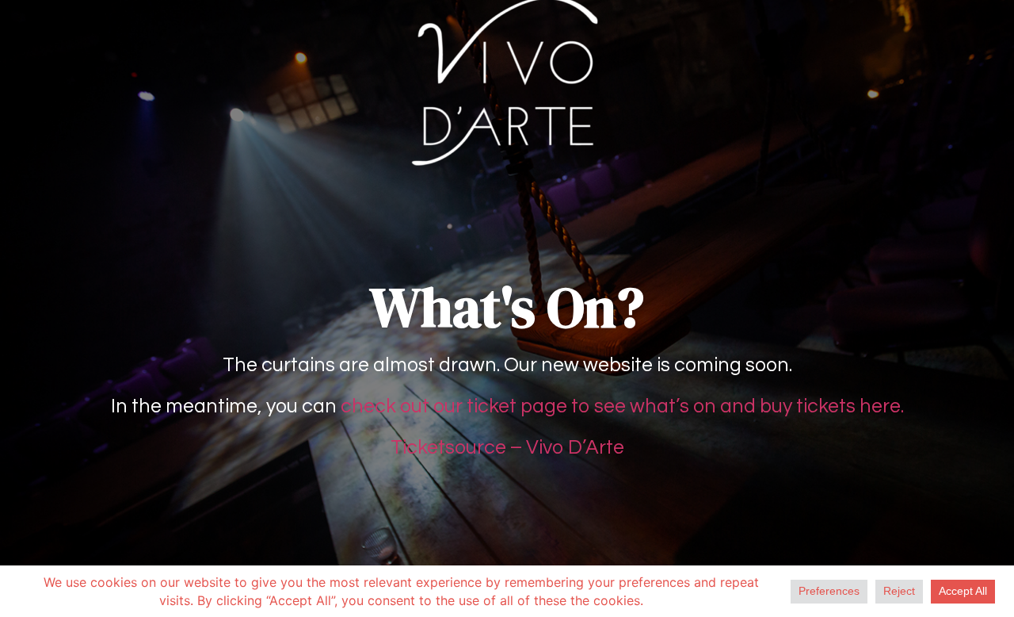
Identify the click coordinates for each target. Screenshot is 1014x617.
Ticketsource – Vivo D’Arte (507, 447)
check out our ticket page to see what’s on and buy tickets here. (622, 406)
